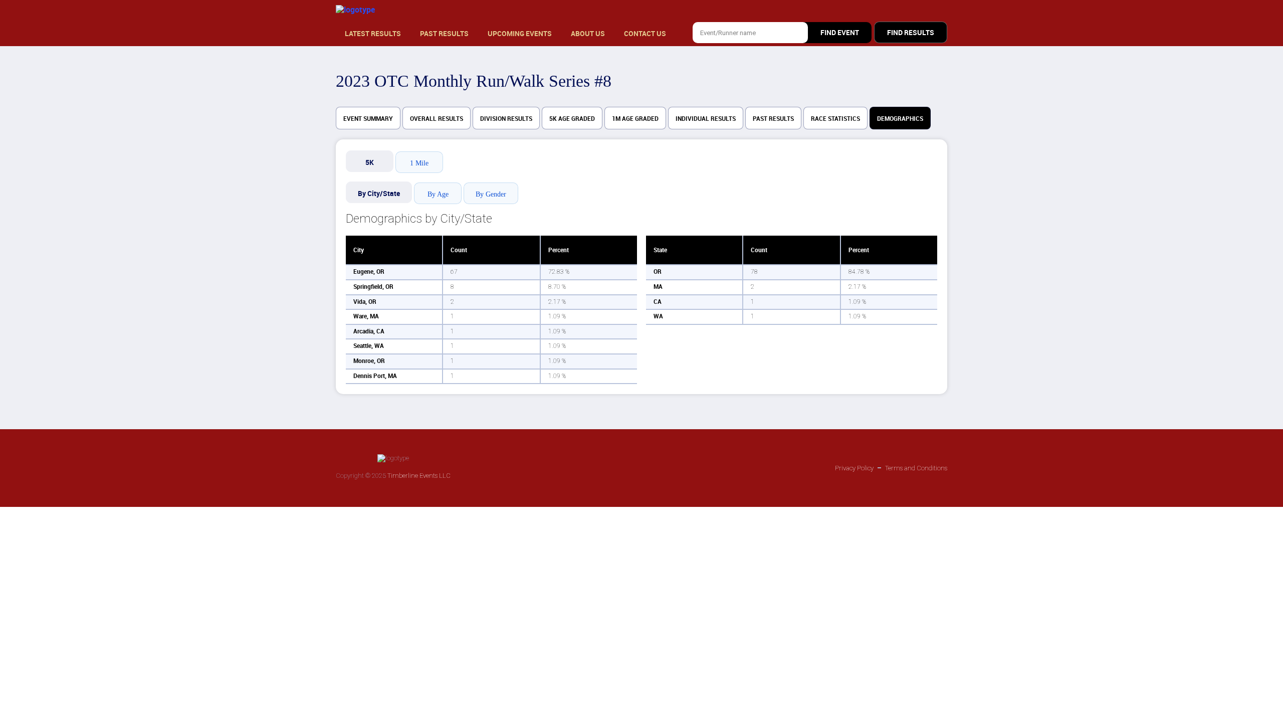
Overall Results (436, 118)
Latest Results (373, 34)
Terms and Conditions (916, 468)
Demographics (900, 118)
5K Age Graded (572, 118)
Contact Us (645, 34)
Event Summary (368, 118)
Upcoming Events (520, 34)
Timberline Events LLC (419, 475)
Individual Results (706, 118)
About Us (588, 34)
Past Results (444, 34)
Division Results (506, 118)
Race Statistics (835, 118)
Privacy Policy (854, 468)
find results (910, 33)
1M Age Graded (635, 118)
